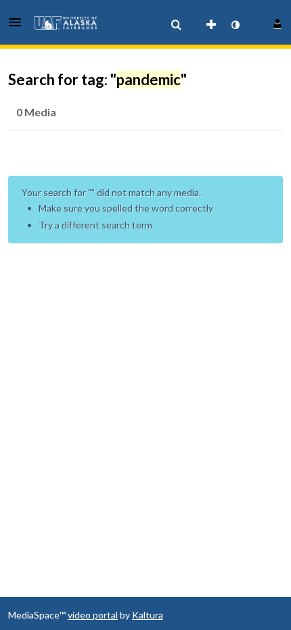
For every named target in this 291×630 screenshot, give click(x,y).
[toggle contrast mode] (235, 25)
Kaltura (147, 615)
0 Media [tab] (36, 111)
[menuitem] (176, 25)
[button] (19, 22)
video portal (93, 615)
